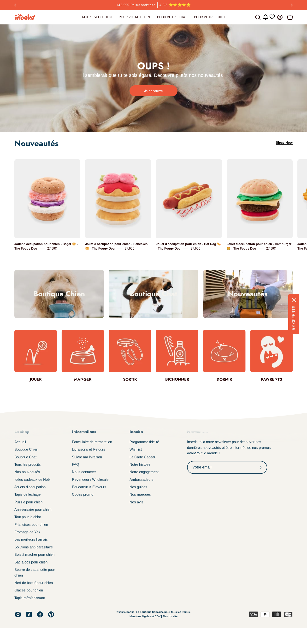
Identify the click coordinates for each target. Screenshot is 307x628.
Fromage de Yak (27, 532)
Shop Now (284, 142)
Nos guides (138, 487)
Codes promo (82, 494)
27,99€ (52, 248)
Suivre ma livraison (87, 457)
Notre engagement (144, 472)
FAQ (75, 464)
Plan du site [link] (170, 616)
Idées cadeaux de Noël (32, 479)
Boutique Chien (26, 449)
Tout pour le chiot (27, 517)
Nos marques (140, 494)
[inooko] (25, 17)
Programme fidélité (144, 442)
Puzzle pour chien (28, 502)
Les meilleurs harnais (31, 539)
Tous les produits (27, 464)
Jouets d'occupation (30, 487)
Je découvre (153, 91)
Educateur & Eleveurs (89, 487)
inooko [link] (130, 612)
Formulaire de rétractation (92, 442)
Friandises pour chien (31, 524)
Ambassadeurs (142, 479)
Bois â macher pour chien (34, 555)
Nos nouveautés (27, 472)
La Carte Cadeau (143, 457)
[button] (258, 17)
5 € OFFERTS (294, 318)
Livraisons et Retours (88, 449)
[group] (153, 5)
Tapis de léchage (27, 494)
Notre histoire (140, 464)
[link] (96, 17)
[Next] (291, 5)
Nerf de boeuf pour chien (33, 583)
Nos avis (136, 502)
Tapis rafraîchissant (29, 598)
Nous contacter (84, 472)
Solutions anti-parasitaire (33, 547)
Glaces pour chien (28, 590)
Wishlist (136, 449)
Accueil (20, 442)
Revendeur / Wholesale (90, 479)
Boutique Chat (25, 457)
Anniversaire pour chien (32, 509)
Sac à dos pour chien (30, 562)
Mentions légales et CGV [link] (145, 616)
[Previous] (15, 5)
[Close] (294, 300)
